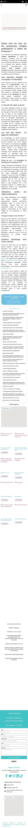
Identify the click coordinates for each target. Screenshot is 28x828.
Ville (2, 743)
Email (2, 734)
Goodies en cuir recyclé (14, 631)
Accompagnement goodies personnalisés (13, 391)
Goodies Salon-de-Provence (9, 380)
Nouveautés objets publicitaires (14, 654)
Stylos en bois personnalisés (10, 341)
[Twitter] (10, 776)
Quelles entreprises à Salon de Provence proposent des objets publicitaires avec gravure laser (12, 338)
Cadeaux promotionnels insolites (11, 366)
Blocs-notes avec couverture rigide (11, 400)
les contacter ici (5, 268)
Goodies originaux (14, 627)
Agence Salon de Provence (12, 782)
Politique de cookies (19, 824)
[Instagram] (14, 776)
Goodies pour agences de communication (13, 327)
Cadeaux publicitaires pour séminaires (12, 322)
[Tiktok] (21, 776)
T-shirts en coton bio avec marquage (11, 388)
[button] (26, 5)
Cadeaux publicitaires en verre (14, 644)
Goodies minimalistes (8, 311)
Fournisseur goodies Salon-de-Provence (12, 344)
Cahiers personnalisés (8, 334)
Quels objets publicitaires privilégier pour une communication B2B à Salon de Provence (14, 638)
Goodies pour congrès (8, 386)
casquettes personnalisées (15, 260)
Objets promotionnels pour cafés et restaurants (14, 363)
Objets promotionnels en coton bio (11, 397)
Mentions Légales (8, 823)
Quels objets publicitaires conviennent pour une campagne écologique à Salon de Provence (13, 319)
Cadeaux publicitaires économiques (11, 377)
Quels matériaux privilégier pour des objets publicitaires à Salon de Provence (14, 649)
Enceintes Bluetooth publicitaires (11, 325)
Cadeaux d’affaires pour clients (10, 371)
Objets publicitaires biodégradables (11, 350)
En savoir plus (6, 826)
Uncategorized (10, 27)
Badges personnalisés (8, 353)
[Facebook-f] (6, 776)
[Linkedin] (17, 776)
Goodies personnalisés (14, 624)
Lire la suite (4, 452)
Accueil (4, 27)
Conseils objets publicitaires (9, 368)
